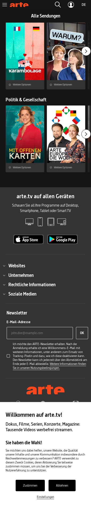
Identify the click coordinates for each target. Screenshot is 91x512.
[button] (57, 4)
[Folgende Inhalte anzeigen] (86, 51)
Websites (16, 265)
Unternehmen (21, 275)
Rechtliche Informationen (32, 284)
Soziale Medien (22, 294)
